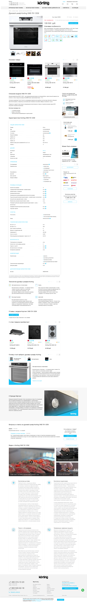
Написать (70, 201)
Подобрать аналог (73, 23)
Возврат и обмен (36, 588)
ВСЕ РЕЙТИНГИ (70, 167)
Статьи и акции (36, 591)
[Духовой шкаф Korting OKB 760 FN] (16, 69)
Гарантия (35, 587)
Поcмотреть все (70, 439)
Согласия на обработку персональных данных (44, 600)
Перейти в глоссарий (37, 380)
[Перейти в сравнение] (67, 4)
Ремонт (48, 585)
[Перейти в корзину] (72, 4)
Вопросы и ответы (51, 588)
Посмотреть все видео (71, 445)
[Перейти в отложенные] (63, 4)
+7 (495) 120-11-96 (70, 197)
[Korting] (43, 3)
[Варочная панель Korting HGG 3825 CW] (52, 332)
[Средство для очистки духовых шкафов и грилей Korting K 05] (65, 127)
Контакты (35, 590)
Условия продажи (50, 595)
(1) (41, 342)
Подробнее (70, 188)
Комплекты (66, 7)
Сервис (34, 585)
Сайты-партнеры (50, 590)
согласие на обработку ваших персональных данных (32, 599)
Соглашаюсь (60, 599)
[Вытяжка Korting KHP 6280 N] (16, 332)
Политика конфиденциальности (39, 595)
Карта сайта (64, 595)
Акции (64, 1)
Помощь (48, 587)
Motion (44, 150)
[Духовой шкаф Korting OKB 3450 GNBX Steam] (34, 69)
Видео (48, 584)
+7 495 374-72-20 (13, 3)
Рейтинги (49, 591)
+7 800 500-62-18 (13, 4)
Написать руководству (70, 588)
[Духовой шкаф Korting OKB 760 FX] (70, 69)
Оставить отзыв (14, 314)
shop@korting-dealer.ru (68, 583)
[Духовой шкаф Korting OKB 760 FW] (52, 69)
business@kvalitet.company (69, 585)
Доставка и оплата (37, 584)
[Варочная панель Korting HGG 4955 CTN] (34, 332)
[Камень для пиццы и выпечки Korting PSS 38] (65, 136)
